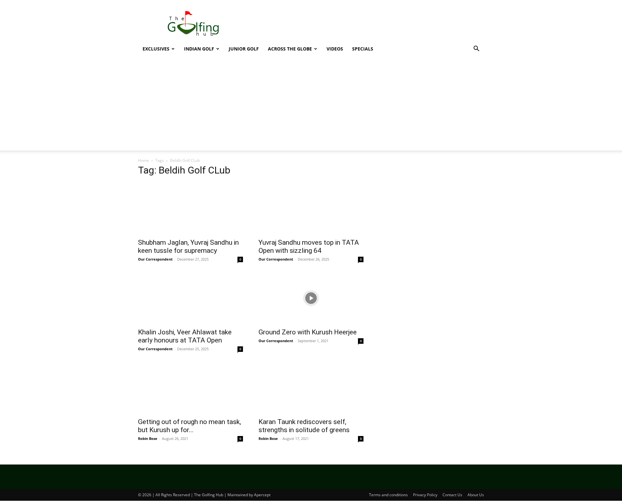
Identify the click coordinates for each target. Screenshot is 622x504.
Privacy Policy (425, 495)
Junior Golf (244, 49)
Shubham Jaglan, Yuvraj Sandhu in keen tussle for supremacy (188, 246)
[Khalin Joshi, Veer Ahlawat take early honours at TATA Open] (190, 298)
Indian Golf (199, 49)
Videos (335, 49)
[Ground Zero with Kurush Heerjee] (311, 298)
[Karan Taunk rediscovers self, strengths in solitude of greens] (311, 388)
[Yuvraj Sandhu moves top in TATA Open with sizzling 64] (311, 208)
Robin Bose (147, 438)
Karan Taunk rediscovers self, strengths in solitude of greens (304, 426)
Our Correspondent (155, 259)
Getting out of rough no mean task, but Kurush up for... (189, 426)
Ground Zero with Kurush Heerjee (308, 332)
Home (143, 160)
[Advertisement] (311, 105)
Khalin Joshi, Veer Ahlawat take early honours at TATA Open (185, 336)
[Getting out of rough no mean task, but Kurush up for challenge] (190, 388)
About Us (475, 495)
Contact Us (452, 495)
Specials (362, 49)
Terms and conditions (388, 495)
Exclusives (156, 49)
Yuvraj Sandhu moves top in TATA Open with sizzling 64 (309, 246)
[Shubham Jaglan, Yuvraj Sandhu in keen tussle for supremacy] (190, 208)
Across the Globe (290, 49)
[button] (476, 49)
